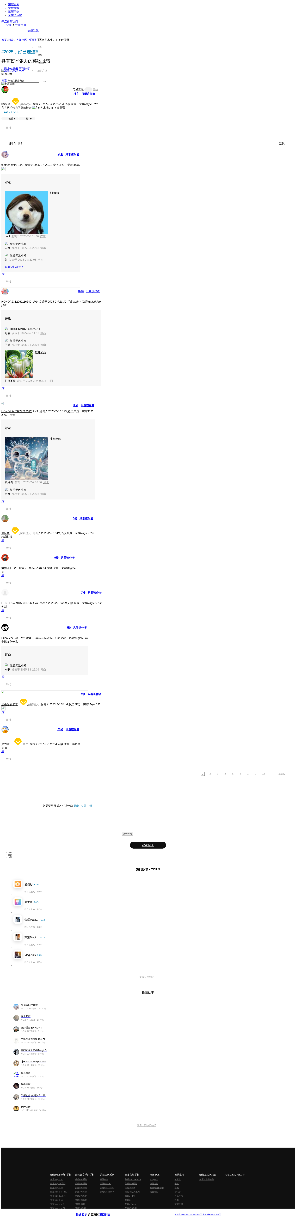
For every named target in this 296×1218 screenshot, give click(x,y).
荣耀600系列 (81, 1179)
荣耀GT (128, 1200)
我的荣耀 (154, 1192)
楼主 (76, 93)
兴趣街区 (21, 39)
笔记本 (178, 1179)
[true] (44, 81)
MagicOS (154, 1179)
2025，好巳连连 (11, 112)
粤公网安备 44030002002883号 (188, 1214)
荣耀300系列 (81, 1192)
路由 (177, 1200)
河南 (43, 248)
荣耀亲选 (13, 11)
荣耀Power (130, 1187)
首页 (40, 39)
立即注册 (20, 25)
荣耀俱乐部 (15, 15)
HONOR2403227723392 (16, 411)
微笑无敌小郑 (18, 243)
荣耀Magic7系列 (57, 1196)
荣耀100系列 (81, 1200)
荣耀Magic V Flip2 (58, 1192)
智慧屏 (178, 1192)
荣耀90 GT (80, 1204)
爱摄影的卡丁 (9, 704)
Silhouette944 (9, 638)
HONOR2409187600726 (16, 603)
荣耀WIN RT (105, 1183)
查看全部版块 (146, 977)
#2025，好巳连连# (19, 51)
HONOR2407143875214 (25, 329)
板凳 (81, 291)
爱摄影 (33, 39)
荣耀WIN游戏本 (107, 1192)
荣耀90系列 (80, 1208)
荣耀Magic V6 (56, 1179)
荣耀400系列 (81, 1187)
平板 (177, 1183)
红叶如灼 (40, 352)
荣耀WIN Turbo (107, 1187)
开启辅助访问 (9, 21)
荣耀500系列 (81, 1183)
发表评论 (127, 833)
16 (263, 773)
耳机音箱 (179, 1196)
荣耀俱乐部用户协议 (85, 1212)
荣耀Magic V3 (56, 1200)
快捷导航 (33, 30)
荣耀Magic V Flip (58, 1208)
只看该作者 (88, 93)
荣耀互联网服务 (206, 1179)
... (255, 773)
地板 (75, 405)
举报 (8, 127)
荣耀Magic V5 (56, 1187)
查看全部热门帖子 (146, 1125)
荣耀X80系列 (131, 1183)
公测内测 (154, 1183)
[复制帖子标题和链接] (17, 68)
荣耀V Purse (130, 1204)
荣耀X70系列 (131, 1208)
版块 (11, 39)
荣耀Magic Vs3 (57, 1204)
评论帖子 (148, 845)
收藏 (12, 118)
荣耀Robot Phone (133, 1179)
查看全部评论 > (14, 266)
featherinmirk (9, 164)
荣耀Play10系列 (132, 1192)
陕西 (43, 333)
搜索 (4, 80)
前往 (95, 89)
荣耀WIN (104, 1179)
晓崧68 (5, 104)
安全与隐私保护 (157, 1187)
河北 (46, 482)
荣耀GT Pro (130, 1196)
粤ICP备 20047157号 (211, 1214)
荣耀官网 (13, 4)
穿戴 (177, 1187)
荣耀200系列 (81, 1196)
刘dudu (54, 192)
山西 (50, 380)
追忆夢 (5, 533)
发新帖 (282, 773)
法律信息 (136, 1212)
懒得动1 (6, 568)
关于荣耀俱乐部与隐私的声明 (108, 1212)
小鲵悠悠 (55, 438)
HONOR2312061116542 (16, 301)
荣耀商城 (13, 8)
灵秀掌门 (6, 744)
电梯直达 (78, 89)
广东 (43, 236)
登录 (9, 25)
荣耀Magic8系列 (57, 1183)
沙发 (60, 154)
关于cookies (127, 1212)
